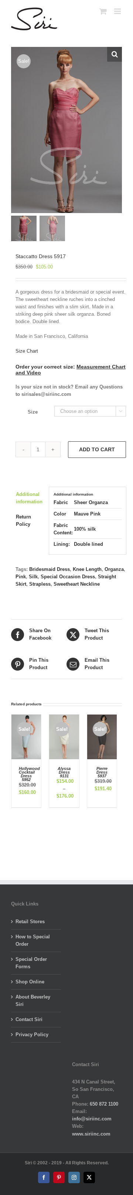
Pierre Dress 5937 (102, 772)
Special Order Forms (31, 962)
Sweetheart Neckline (77, 584)
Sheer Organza (91, 502)
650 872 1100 (104, 1104)
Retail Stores (30, 921)
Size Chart (27, 351)
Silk (33, 576)
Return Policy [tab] (23, 520)
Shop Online (30, 982)
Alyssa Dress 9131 (64, 772)
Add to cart (97, 449)
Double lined (88, 544)
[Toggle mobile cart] (103, 11)
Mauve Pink (87, 514)
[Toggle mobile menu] (118, 11)
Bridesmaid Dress (49, 569)
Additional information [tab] (29, 498)
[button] (114, 54)
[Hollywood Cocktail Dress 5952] (26, 718)
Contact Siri (29, 1019)
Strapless (40, 584)
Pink (21, 576)
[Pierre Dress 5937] (102, 718)
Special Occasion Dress (68, 576)
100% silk (85, 529)
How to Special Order (33, 940)
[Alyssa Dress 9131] (64, 718)
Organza (114, 569)
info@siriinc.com (92, 1119)
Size (33, 412)
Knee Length (87, 569)
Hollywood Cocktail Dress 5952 (29, 774)
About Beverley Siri (33, 1000)
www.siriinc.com (91, 1134)
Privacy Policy (32, 1034)
